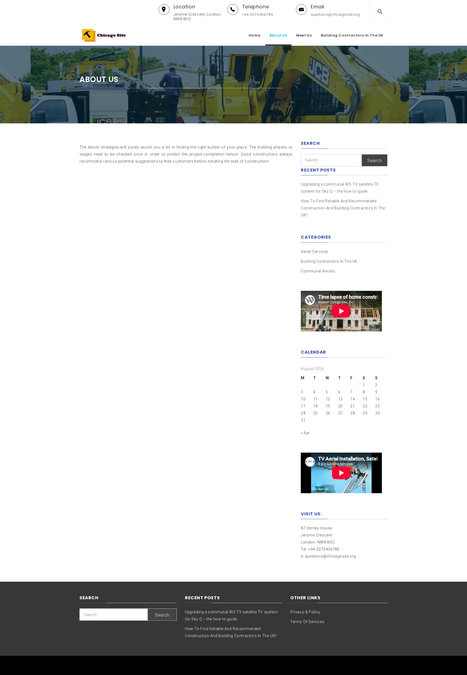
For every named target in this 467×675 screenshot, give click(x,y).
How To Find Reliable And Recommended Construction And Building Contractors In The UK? (343, 208)
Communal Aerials (318, 271)
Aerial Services (314, 251)
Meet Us (304, 35)
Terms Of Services (307, 622)
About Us (278, 35)
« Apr (305, 433)
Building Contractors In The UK (352, 35)
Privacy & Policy (305, 612)
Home (254, 35)
